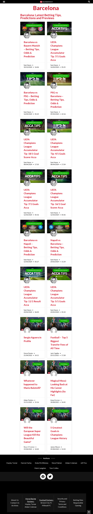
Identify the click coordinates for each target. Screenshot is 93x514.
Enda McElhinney (41, 463)
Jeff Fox (84, 463)
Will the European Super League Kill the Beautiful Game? (32, 434)
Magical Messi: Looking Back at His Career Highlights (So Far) (58, 387)
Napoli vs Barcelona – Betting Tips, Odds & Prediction (57, 247)
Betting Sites (78, 500)
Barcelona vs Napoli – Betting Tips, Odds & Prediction (31, 247)
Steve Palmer (57, 463)
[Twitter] (50, 476)
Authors (46, 458)
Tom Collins (54, 468)
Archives (14, 505)
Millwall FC (46, 505)
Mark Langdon (40, 468)
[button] (4, 1)
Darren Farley (26, 463)
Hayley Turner (11, 463)
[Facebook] (43, 476)
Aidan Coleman (71, 463)
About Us (15, 500)
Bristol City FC (46, 503)
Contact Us (14, 503)
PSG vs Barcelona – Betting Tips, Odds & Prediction (57, 99)
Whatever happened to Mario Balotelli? (32, 384)
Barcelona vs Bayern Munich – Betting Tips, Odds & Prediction (32, 49)
